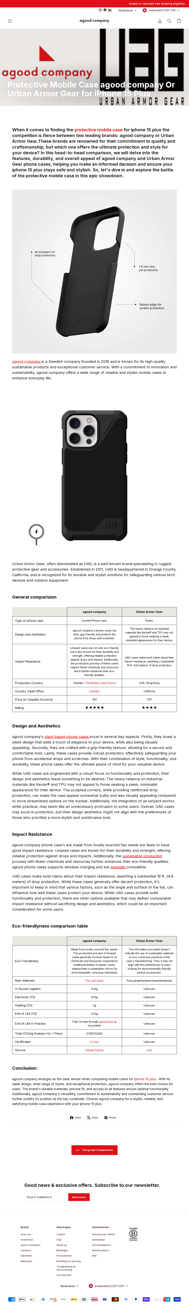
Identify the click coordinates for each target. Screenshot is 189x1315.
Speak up (61, 1245)
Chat (58, 1239)
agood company (27, 361)
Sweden (95, 691)
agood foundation (30, 1245)
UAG (149, 1050)
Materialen (26, 1261)
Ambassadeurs (100, 1250)
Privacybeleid (64, 1255)
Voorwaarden (63, 1275)
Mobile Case (31, 76)
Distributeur (98, 1239)
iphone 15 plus (145, 1079)
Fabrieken (26, 1255)
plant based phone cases (67, 736)
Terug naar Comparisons (97, 1149)
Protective (50, 76)
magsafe (118, 867)
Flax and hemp (95, 980)
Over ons (26, 1234)
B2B (94, 1255)
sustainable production (142, 856)
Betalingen (62, 1250)
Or (41, 76)
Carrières (26, 1250)
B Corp (94, 1041)
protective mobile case (99, 129)
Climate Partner (94, 1050)
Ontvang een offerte (103, 1234)
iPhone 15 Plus (15, 76)
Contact (60, 1234)
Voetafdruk (27, 1239)
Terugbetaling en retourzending (65, 1268)
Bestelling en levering (68, 1261)
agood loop (106, 1021)
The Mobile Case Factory (100, 682)
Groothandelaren (101, 1245)
